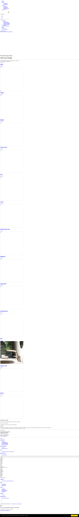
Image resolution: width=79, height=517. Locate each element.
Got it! (74, 515)
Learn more (26, 515)
